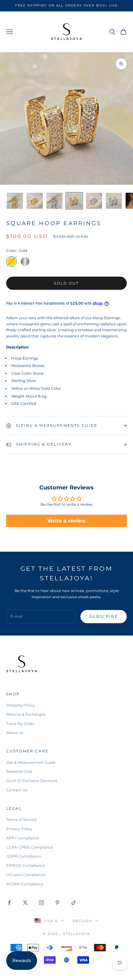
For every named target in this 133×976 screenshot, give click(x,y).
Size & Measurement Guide (30, 762)
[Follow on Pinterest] (57, 903)
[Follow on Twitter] (25, 903)
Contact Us (16, 790)
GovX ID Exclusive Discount (31, 780)
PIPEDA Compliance (25, 865)
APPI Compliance (22, 838)
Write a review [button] (66, 521)
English (82, 921)
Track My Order (20, 723)
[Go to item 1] (15, 200)
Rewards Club (19, 771)
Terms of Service (21, 819)
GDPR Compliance (23, 856)
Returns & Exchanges (25, 714)
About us (14, 732)
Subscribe (103, 616)
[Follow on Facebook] (9, 903)
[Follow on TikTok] (74, 903)
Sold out (66, 283)
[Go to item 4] (74, 200)
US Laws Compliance (25, 874)
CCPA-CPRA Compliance (29, 847)
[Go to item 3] (54, 200)
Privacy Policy (19, 828)
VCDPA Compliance (24, 884)
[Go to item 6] (113, 200)
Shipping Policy (20, 705)
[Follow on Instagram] (41, 903)
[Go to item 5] (94, 200)
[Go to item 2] (34, 200)
